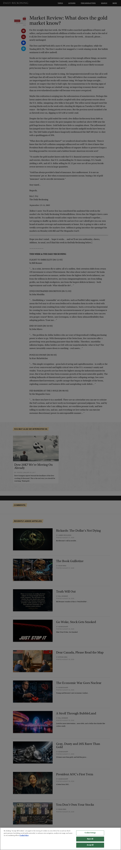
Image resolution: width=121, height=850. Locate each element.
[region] (60, 838)
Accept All (90, 845)
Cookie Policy (24, 835)
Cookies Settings (90, 833)
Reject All (90, 839)
